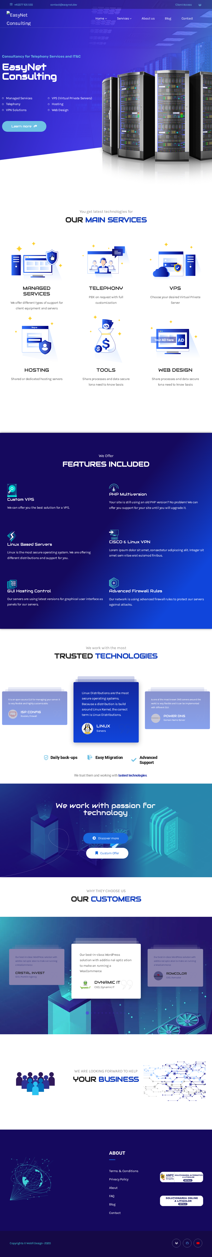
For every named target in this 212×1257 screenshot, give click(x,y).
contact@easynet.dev (63, 4)
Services (123, 18)
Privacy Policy (118, 1179)
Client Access (183, 4)
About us (148, 18)
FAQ (111, 1196)
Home (99, 18)
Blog (168, 18)
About (113, 1188)
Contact (187, 18)
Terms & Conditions (123, 1171)
